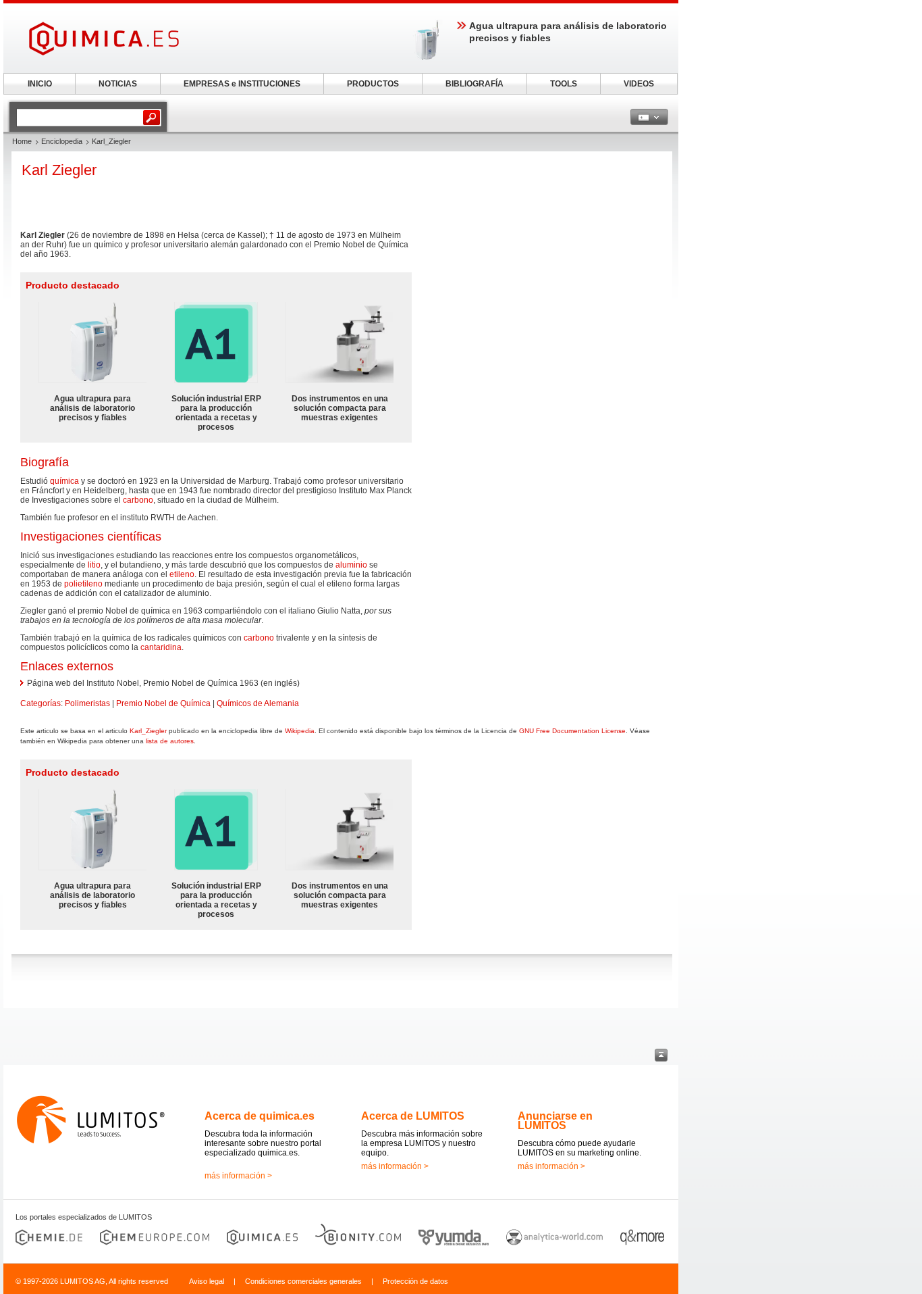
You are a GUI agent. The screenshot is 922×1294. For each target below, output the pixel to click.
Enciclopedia (61, 141)
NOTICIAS (118, 84)
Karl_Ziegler (148, 731)
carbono (138, 500)
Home (22, 141)
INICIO (40, 84)
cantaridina (161, 647)
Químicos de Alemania (258, 703)
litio (94, 565)
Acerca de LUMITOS (412, 1116)
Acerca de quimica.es (260, 1116)
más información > (238, 1175)
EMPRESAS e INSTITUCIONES (242, 84)
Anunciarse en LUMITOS (555, 1120)
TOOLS (563, 84)
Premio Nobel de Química (163, 703)
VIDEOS (639, 84)
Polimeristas (87, 703)
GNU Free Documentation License (572, 731)
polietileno (83, 584)
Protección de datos (415, 1281)
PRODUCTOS (373, 84)
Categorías (40, 703)
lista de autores (170, 741)
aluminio (351, 565)
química (64, 481)
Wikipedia (300, 731)
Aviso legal (206, 1281)
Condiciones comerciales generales (303, 1281)
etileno (181, 574)
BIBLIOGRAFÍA (474, 84)
